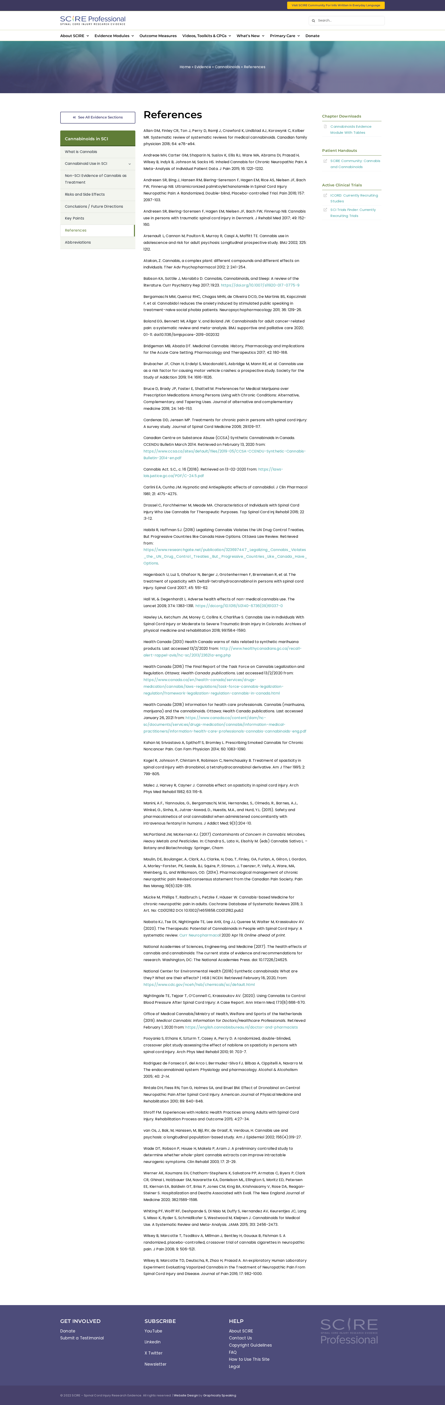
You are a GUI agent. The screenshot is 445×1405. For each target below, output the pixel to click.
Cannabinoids (227, 67)
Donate (67, 1331)
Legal (234, 1366)
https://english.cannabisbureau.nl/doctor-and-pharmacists (241, 1027)
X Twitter (153, 1353)
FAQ (233, 1352)
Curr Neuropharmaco (199, 935)
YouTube (153, 1331)
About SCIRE (241, 1331)
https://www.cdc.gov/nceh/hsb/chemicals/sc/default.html (199, 984)
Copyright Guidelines (250, 1345)
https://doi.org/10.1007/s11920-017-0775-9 (260, 285)
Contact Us (240, 1338)
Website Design (186, 1395)
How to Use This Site (249, 1359)
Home (185, 67)
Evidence (202, 67)
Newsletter (155, 1364)
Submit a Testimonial (82, 1338)
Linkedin (153, 1342)
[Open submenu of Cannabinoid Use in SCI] (131, 164)
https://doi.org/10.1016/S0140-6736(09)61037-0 (239, 606)
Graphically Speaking (219, 1395)
